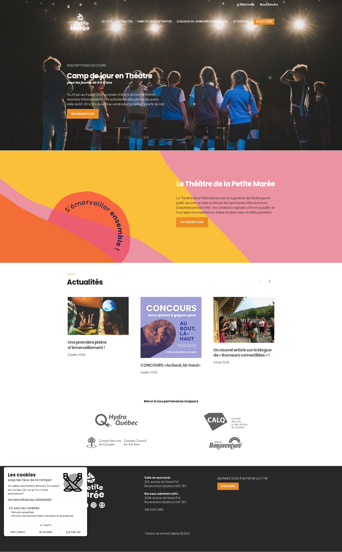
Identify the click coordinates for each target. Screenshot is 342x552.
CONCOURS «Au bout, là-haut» (170, 365)
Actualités (124, 21)
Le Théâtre (240, 21)
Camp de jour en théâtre (154, 21)
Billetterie (247, 4)
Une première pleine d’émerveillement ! (87, 345)
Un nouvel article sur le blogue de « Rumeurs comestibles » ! (242, 352)
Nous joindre (269, 4)
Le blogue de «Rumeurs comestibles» (202, 21)
